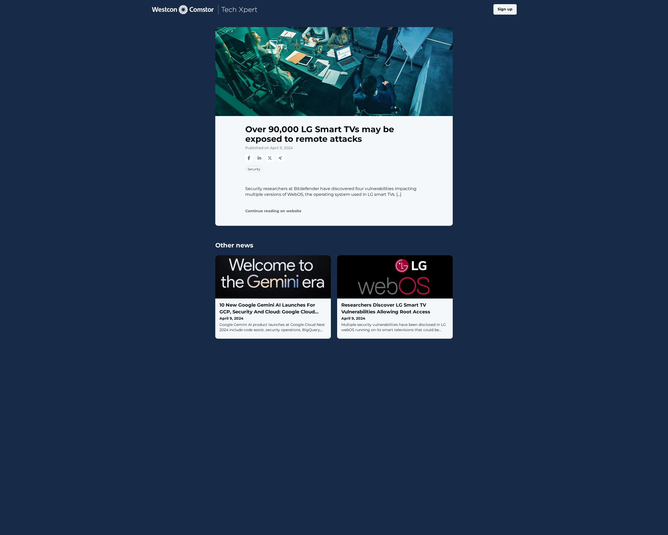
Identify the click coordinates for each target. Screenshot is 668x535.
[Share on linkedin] (259, 158)
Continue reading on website (273, 211)
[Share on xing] (280, 158)
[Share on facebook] (249, 158)
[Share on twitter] (269, 158)
